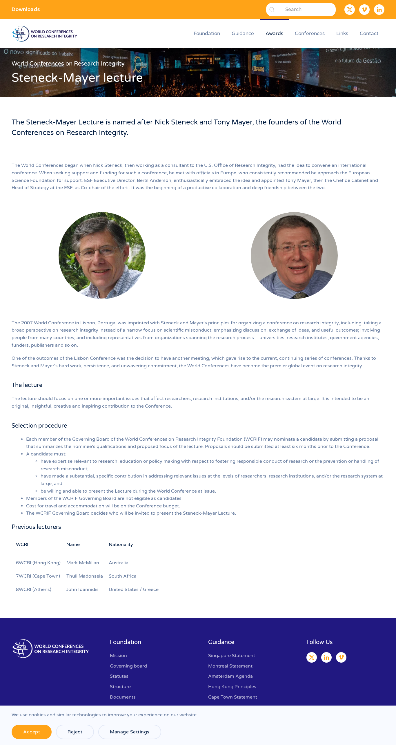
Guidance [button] (243, 33)
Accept (31, 732)
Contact (369, 33)
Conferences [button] (310, 33)
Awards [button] (274, 33)
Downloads (26, 9)
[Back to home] (46, 33)
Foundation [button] (207, 33)
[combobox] (301, 9)
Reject (75, 732)
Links (342, 33)
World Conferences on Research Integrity (68, 63)
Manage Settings (130, 732)
